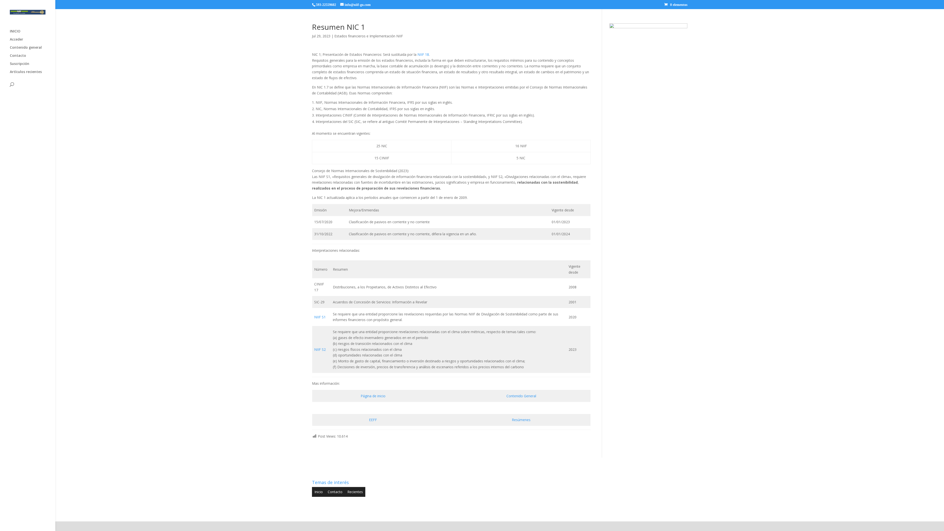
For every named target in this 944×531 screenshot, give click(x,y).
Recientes (355, 491)
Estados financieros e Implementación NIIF (368, 36)
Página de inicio (373, 396)
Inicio (318, 491)
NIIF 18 (423, 54)
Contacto (18, 56)
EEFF (373, 419)
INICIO (15, 31)
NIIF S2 (320, 349)
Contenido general (26, 48)
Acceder (16, 40)
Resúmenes (521, 419)
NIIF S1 (320, 317)
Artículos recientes (26, 72)
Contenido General (521, 396)
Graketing (405, 514)
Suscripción (19, 64)
